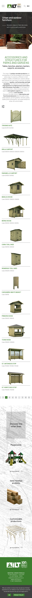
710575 (20, 576)
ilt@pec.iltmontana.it (16, 579)
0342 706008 (14, 576)
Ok (9, 595)
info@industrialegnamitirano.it (16, 578)
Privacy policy (18, 595)
